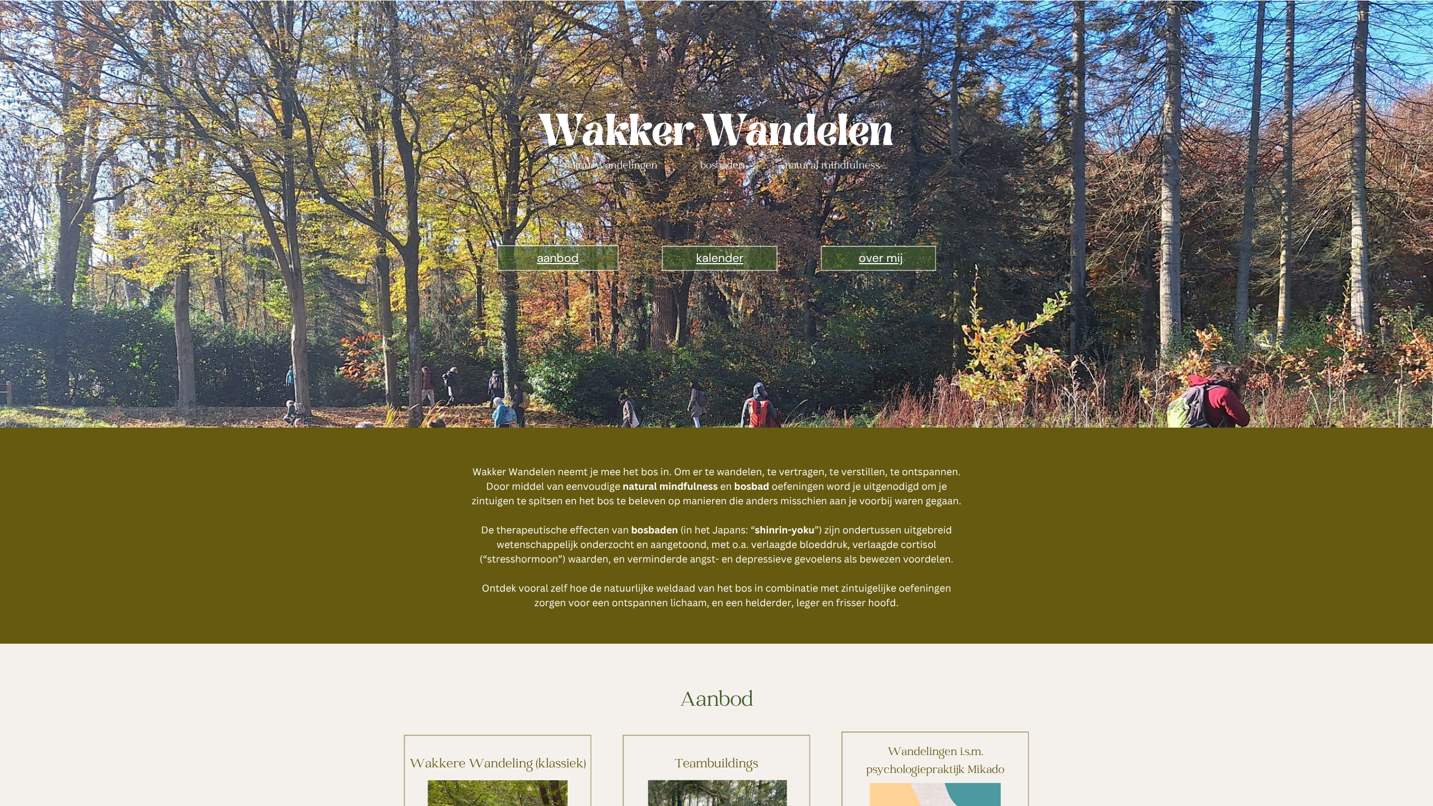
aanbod (558, 258)
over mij (881, 258)
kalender (720, 258)
